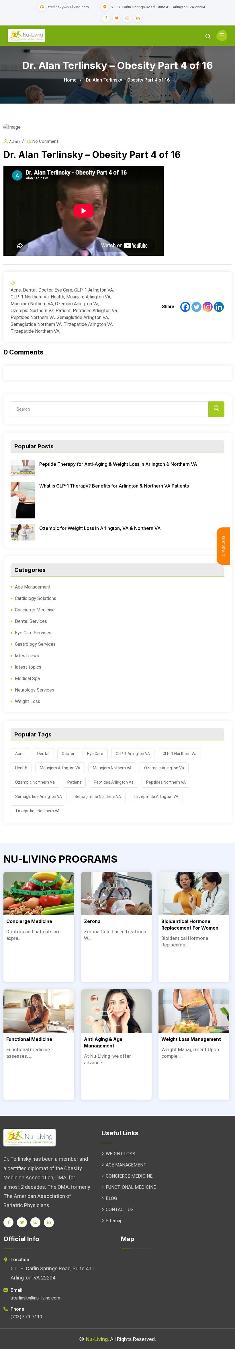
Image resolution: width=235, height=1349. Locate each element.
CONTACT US (120, 1209)
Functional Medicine (29, 1039)
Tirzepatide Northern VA (35, 331)
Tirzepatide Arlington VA (88, 324)
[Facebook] (185, 307)
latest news (27, 655)
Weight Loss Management (191, 1039)
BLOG (111, 1198)
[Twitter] (196, 307)
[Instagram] (208, 307)
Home (70, 80)
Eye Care (63, 290)
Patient (63, 310)
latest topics (28, 667)
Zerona (92, 921)
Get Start (223, 546)
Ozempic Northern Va (32, 310)
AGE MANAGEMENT (126, 1165)
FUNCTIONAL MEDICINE (131, 1187)
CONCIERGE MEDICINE (129, 1176)
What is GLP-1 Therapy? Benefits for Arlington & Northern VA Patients (114, 486)
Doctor (45, 290)
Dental (29, 290)
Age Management (33, 587)
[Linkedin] (219, 307)
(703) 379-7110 (26, 1317)
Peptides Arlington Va (95, 310)
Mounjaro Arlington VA (88, 297)
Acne (16, 290)
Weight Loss (27, 701)
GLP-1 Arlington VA (93, 290)
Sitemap (114, 1220)
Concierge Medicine (35, 610)
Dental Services (31, 621)
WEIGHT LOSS (120, 1153)
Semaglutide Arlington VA (82, 317)
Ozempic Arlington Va (76, 303)
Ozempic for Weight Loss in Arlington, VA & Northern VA (100, 528)
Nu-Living (97, 1339)
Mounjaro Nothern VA (32, 303)
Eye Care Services (33, 632)
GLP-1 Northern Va (30, 297)
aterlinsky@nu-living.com (68, 7)
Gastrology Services (35, 644)
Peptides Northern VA (33, 317)
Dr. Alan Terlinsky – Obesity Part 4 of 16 (128, 80)
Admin (14, 141)
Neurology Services (34, 690)
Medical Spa (27, 678)
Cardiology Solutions (35, 598)
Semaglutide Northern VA (36, 324)
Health (57, 297)
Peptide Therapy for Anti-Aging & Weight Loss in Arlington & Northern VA (118, 464)
